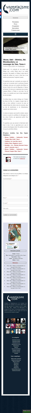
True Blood (16, 366)
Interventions (15, 28)
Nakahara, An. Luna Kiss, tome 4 (13, 141)
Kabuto (17, 260)
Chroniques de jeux (16, 342)
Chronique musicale (16, 351)
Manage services (26, 410)
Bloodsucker (15, 263)
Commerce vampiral (16, 350)
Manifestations (16, 345)
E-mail (5, 203)
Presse (15, 24)
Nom (5, 198)
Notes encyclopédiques (16, 348)
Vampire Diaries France (16, 368)
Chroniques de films (16, 341)
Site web (5, 208)
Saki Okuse (20, 258)
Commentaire (7, 179)
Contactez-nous (15, 30)
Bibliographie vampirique (16, 358)
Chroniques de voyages (16, 344)
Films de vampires (16, 361)
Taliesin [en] (16, 364)
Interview (16, 347)
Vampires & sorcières (16, 370)
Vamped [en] (16, 367)
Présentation (15, 22)
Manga (19, 256)
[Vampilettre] (15, 26)
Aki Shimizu (15, 258)
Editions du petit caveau (16, 360)
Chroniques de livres (16, 339)
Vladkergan (21, 66)
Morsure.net (16, 363)
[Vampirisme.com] (16, 13)
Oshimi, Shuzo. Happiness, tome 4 (13, 143)
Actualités (16, 353)
